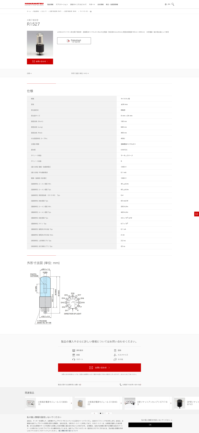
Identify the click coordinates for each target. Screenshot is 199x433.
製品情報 (36, 11)
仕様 (28, 73)
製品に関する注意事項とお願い (68, 384)
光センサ (44, 11)
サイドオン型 (84, 11)
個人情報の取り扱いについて (68, 431)
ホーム (29, 11)
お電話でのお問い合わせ (131, 384)
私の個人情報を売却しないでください (155, 420)
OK (150, 425)
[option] (49, 403)
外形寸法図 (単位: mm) (79, 73)
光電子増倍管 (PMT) (55, 11)
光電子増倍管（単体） (70, 11)
